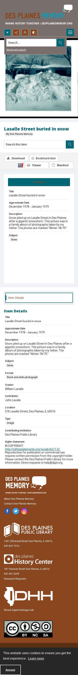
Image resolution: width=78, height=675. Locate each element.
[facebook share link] (7, 511)
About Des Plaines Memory (19, 498)
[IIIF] (20, 165)
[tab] (39, 182)
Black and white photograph (22, 377)
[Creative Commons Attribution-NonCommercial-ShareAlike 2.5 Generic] (28, 629)
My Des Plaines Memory (19, 134)
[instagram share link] (24, 511)
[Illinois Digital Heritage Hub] (28, 596)
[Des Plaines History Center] (28, 559)
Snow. (14, 239)
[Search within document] (70, 144)
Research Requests (15, 578)
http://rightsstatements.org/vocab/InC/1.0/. (32, 449)
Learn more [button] (36, 658)
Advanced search (16, 49)
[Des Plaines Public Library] (28, 529)
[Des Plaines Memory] (26, 485)
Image (10, 423)
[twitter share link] (16, 511)
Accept (10, 669)
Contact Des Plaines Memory (20, 503)
